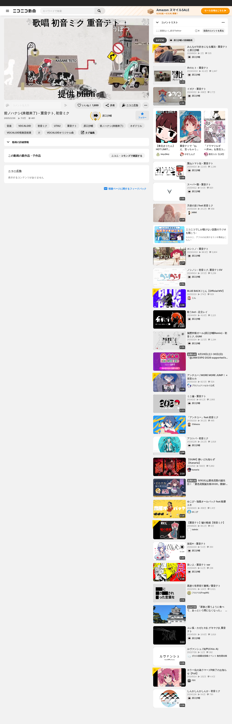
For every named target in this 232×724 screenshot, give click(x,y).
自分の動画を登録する (27, 213)
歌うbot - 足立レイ (197, 311)
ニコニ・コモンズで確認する (126, 155)
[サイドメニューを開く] (7, 10)
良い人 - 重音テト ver (198, 564)
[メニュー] (145, 105)
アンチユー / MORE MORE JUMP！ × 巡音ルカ (207, 377)
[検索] (99, 10)
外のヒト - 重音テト (197, 67)
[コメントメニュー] (223, 22)
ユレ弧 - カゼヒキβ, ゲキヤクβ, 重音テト (206, 629)
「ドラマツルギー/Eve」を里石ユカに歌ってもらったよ (213, 147)
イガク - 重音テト (196, 88)
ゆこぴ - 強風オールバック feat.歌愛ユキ (206, 503)
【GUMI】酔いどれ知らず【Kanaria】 (201, 461)
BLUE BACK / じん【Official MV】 (206, 290)
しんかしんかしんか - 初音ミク (203, 691)
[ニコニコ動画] (24, 11)
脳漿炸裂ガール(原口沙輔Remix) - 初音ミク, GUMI (207, 335)
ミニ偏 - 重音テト (196, 396)
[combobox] (67, 10)
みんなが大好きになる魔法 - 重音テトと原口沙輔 (207, 48)
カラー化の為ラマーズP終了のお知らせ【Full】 (207, 671)
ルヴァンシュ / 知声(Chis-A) (202, 648)
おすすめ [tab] (160, 40)
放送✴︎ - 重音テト (196, 543)
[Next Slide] (142, 191)
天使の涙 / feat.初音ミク (200, 205)
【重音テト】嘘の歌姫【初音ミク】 (206, 522)
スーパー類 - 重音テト (199, 184)
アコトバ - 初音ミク (197, 438)
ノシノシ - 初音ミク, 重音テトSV (204, 269)
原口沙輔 (107, 115)
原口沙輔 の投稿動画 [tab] (183, 40)
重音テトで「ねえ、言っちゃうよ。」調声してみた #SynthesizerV (190, 147)
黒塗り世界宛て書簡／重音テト (203, 585)
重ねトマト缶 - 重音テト (200, 163)
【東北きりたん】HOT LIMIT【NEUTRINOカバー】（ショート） (165, 147)
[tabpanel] (190, 376)
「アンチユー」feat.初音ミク (202, 417)
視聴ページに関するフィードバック (127, 277)
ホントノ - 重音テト (197, 248)
